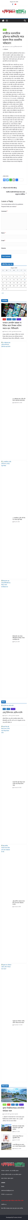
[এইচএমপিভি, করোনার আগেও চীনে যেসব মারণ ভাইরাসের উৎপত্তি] (6, 904)
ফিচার (4, 708)
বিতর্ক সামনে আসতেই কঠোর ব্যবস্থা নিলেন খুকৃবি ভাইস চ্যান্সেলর (18, 1127)
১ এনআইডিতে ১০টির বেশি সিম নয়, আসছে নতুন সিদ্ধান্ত (19, 518)
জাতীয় (4, 319)
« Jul (2, 293)
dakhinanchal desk (17, 331)
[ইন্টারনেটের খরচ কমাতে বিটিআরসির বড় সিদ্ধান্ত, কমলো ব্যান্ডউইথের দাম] (6, 639)
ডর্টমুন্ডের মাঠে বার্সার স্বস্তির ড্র (10, 188)
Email (3, 240)
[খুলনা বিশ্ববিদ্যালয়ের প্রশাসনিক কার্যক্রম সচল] (14, 1095)
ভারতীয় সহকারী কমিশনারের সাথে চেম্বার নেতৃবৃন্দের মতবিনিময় (15, 193)
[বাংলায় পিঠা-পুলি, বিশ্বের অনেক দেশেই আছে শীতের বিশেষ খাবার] (6, 785)
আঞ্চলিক (4, 29)
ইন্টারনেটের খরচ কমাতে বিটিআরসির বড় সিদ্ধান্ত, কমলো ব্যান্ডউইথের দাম (19, 637)
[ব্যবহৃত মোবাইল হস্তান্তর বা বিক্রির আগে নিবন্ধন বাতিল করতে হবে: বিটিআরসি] (14, 310)
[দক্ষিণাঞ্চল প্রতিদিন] (3, 20)
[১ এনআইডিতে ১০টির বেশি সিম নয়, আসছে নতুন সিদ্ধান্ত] (6, 520)
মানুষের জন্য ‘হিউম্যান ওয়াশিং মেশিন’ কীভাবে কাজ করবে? (18, 1021)
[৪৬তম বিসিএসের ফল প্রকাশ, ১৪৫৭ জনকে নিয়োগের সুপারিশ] (6, 1146)
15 (24, 279)
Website (3, 248)
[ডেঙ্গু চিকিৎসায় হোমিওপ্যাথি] (14, 706)
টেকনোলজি (9, 319)
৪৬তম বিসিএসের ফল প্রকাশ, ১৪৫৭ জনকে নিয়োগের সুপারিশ (19, 1145)
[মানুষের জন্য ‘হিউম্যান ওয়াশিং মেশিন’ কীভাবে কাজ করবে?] (6, 1023)
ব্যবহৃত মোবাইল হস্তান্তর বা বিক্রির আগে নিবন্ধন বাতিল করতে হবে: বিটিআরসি (12, 326)
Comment (4, 211)
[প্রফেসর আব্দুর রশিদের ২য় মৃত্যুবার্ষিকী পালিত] (6, 1138)
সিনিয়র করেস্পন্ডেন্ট (18, 46)
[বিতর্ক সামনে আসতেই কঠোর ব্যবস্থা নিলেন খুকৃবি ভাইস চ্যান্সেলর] (6, 1128)
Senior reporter (16, 715)
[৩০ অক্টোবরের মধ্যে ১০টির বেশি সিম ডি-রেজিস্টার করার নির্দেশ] (6, 401)
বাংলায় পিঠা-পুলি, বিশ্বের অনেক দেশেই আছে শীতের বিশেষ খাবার (19, 783)
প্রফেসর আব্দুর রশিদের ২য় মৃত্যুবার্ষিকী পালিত (18, 1136)
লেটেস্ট (14, 319)
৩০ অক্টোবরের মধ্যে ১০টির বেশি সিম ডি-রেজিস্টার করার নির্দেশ (19, 399)
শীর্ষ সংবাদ (18, 319)
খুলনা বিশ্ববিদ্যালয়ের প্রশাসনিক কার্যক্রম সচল (13, 1109)
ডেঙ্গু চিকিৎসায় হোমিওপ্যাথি (12, 712)
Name (3, 233)
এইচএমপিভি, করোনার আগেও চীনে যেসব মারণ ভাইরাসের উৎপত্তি (19, 902)
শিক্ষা (17, 1104)
